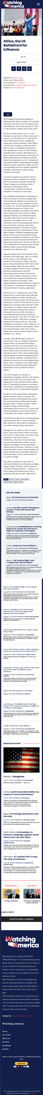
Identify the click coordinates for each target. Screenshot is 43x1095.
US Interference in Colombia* (25, 497)
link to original (19, 82)
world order (19, 482)
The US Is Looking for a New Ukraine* (32, 902)
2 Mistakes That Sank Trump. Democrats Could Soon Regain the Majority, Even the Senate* (18, 611)
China (17, 479)
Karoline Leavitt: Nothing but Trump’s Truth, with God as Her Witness (22, 509)
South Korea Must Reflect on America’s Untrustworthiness (21, 793)
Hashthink (33, 1093)
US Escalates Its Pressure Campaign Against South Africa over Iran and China (21, 835)
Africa (12, 479)
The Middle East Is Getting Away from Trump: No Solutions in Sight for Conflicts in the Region (23, 528)
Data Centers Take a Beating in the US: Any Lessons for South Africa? (20, 650)
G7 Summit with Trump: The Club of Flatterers (20, 858)
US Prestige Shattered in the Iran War (20, 815)
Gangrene (18, 776)
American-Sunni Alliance (24, 545)
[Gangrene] (21, 760)
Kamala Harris (8, 482)
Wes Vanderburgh (17, 88)
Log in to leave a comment (22, 919)
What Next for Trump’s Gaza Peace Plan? (20, 631)
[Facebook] (13, 68)
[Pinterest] (24, 68)
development (25, 479)
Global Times (18, 78)
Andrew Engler (31, 85)
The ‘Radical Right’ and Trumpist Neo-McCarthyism (20, 561)
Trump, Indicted (11, 901)
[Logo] (19, 4)
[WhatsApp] (29, 68)
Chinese (19, 85)
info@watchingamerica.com (22, 1016)
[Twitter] (19, 68)
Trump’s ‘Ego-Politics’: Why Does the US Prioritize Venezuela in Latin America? (21, 669)
